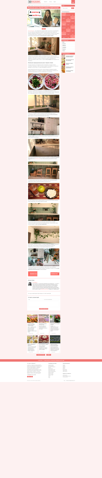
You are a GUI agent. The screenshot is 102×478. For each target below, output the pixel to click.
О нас (64, 380)
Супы (49, 376)
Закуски (64, 367)
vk (29, 376)
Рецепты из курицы (51, 372)
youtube (32, 376)
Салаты (49, 375)
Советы (63, 50)
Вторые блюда (65, 369)
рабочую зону (37, 158)
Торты (49, 377)
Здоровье (64, 43)
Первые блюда (65, 370)
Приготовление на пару (51, 370)
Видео (63, 42)
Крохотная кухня (31, 30)
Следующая (54, 273)
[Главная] (34, 1)
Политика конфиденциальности (70, 380)
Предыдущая (33, 273)
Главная (29, 5)
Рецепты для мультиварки (52, 371)
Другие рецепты (65, 371)
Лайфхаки (64, 45)
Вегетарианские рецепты (51, 366)
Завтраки (64, 366)
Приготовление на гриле (51, 369)
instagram (30, 376)
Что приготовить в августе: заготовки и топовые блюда (31, 324)
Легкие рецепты (65, 375)
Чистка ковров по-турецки (43, 344)
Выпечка (49, 367)
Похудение (64, 47)
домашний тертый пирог (44, 289)
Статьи (32, 5)
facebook (27, 376)
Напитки (64, 368)
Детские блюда (50, 368)
